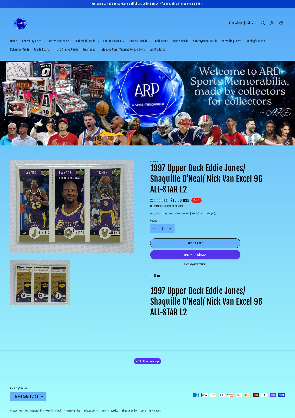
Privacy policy (91, 410)
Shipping (155, 206)
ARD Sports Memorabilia (31, 410)
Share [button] (157, 275)
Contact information (151, 410)
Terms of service (110, 410)
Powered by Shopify (53, 410)
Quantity (155, 220)
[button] (33, 41)
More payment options (195, 264)
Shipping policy (129, 410)
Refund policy (73, 410)
